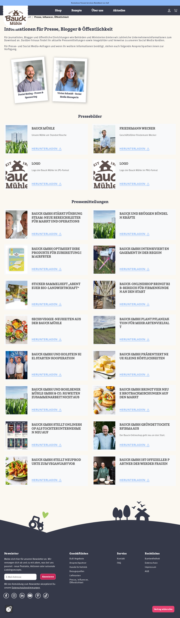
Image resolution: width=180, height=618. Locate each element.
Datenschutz (151, 562)
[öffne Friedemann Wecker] (104, 139)
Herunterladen (44, 148)
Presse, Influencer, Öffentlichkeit (78, 581)
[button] (29, 80)
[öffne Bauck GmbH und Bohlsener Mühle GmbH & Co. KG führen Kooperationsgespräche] (16, 400)
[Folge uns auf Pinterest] (38, 595)
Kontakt (121, 558)
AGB (147, 571)
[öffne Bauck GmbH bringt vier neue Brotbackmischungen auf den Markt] (104, 400)
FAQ (119, 562)
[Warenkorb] (175, 10)
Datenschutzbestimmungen (26, 587)
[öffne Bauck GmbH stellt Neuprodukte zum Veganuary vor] (16, 471)
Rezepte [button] (76, 10)
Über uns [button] (97, 10)
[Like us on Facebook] (6, 595)
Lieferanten (75, 575)
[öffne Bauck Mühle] (16, 139)
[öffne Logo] (16, 174)
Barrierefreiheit (152, 558)
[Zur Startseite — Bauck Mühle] (15, 17)
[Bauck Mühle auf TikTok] (45, 595)
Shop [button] (58, 10)
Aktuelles (119, 10)
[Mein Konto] (169, 10)
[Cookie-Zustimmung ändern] (9, 609)
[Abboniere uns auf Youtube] (30, 595)
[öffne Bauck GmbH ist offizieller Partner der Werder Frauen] (104, 471)
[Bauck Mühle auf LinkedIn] (22, 595)
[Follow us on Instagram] (14, 595)
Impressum (150, 567)
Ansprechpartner (77, 562)
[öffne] (16, 224)
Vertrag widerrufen (163, 609)
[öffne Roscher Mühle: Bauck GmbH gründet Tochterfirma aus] (104, 435)
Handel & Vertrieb (78, 567)
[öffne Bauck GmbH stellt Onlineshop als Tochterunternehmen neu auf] (16, 435)
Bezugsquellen (76, 571)
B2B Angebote (76, 558)
